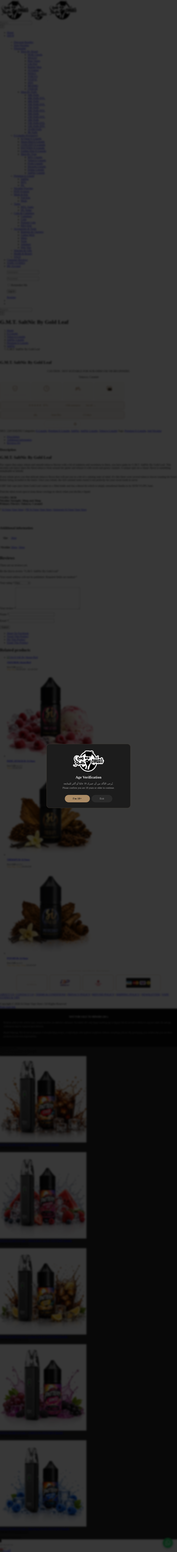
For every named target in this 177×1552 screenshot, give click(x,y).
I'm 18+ (77, 798)
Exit (102, 798)
